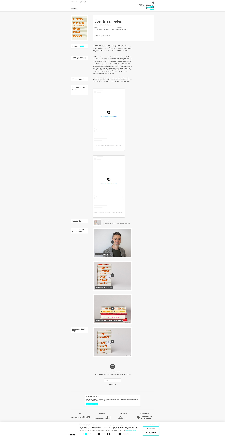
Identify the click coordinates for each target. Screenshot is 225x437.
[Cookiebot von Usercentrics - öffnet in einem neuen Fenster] (72, 435)
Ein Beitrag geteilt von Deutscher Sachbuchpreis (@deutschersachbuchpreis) (108, 212)
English (76, 1)
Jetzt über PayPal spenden (92, 404)
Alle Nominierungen (105, 35)
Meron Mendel (98, 29)
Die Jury (96, 35)
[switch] (98, 434)
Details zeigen (126, 433)
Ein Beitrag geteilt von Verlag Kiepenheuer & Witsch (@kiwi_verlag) (108, 145)
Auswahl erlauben (151, 428)
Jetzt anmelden (112, 384)
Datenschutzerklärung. (131, 430)
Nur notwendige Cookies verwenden (151, 433)
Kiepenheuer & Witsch (108, 29)
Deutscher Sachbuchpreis (150, 6)
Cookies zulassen (151, 424)
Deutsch (72, 1)
